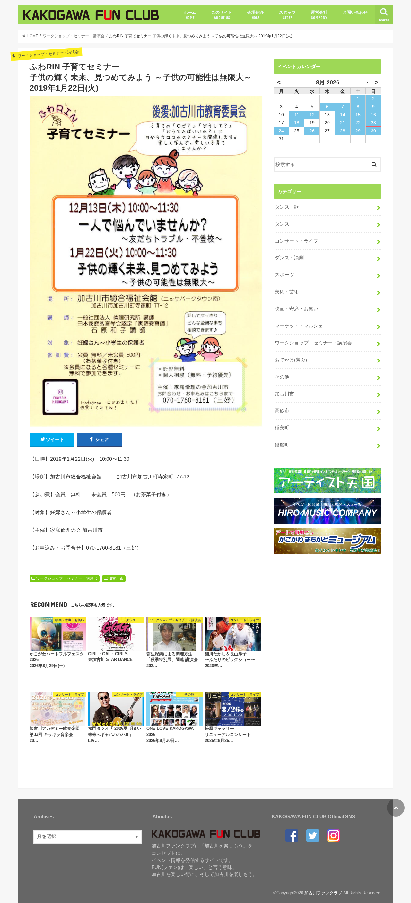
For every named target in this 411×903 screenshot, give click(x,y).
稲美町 (282, 427)
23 (373, 122)
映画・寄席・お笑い (296, 308)
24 (281, 130)
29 (358, 130)
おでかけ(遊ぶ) (291, 359)
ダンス (282, 224)
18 (296, 122)
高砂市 (282, 410)
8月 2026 (327, 82)
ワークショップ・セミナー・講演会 (67, 578)
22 (358, 122)
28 (342, 130)
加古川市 (116, 578)
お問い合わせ (355, 12)
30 (373, 130)
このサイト (221, 15)
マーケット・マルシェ (299, 325)
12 (312, 114)
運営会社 (319, 15)
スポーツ (284, 274)
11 (296, 114)
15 (358, 114)
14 (342, 114)
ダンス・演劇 (289, 257)
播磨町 (282, 444)
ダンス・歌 (287, 207)
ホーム (190, 15)
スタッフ (287, 15)
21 (342, 122)
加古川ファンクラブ (323, 892)
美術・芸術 (287, 291)
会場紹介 (255, 15)
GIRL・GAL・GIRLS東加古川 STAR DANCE (110, 657)
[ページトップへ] (396, 808)
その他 (282, 377)
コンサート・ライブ (296, 241)
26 (312, 130)
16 (373, 114)
